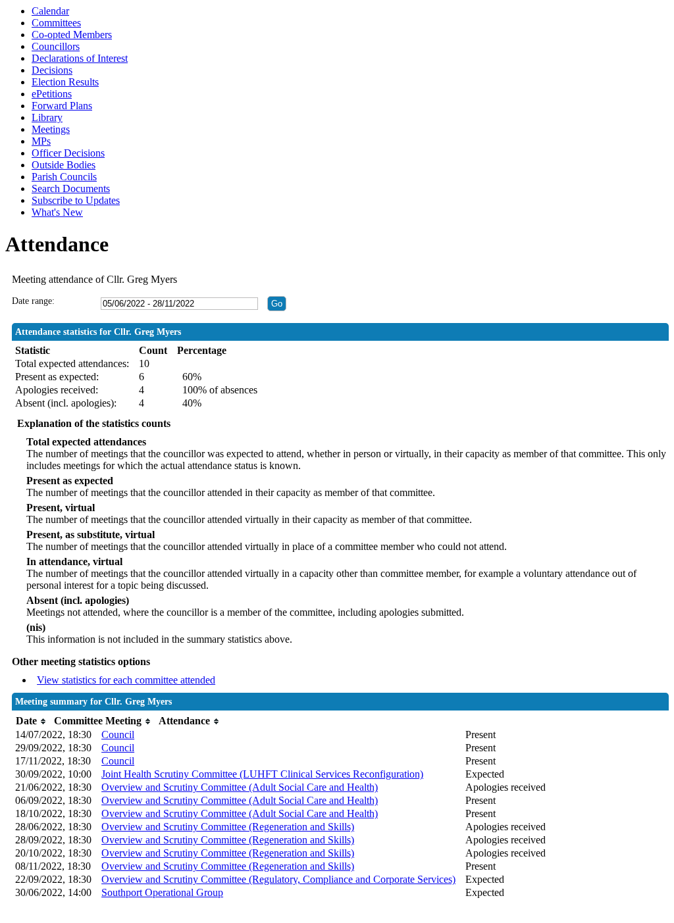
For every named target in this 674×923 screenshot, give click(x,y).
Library (47, 117)
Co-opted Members (72, 34)
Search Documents (71, 188)
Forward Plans (62, 105)
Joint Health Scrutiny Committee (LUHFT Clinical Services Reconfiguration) (262, 774)
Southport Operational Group (162, 892)
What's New (57, 212)
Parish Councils (64, 176)
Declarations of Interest (80, 58)
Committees (56, 22)
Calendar (50, 10)
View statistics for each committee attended (126, 680)
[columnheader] (32, 721)
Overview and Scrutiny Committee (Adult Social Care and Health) (239, 787)
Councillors (56, 46)
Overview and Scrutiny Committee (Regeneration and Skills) (227, 826)
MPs (41, 141)
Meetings (51, 129)
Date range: (33, 301)
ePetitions (52, 93)
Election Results (65, 81)
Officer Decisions (68, 153)
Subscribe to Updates (76, 200)
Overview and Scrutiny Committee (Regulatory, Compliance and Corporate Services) (278, 879)
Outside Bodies (63, 164)
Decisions (52, 70)
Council (117, 734)
